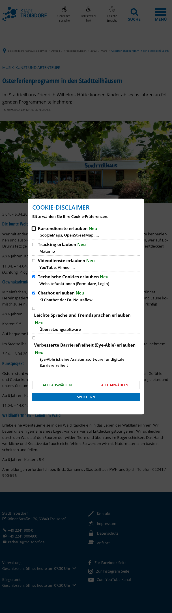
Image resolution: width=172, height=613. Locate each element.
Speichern (86, 397)
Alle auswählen (57, 385)
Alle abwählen (114, 385)
